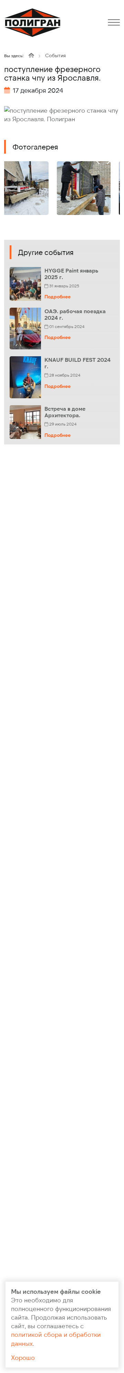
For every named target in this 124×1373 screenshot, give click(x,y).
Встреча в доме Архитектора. (64, 411)
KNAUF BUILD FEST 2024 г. (77, 362)
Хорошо (23, 1357)
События (55, 55)
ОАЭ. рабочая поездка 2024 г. (75, 314)
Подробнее (57, 296)
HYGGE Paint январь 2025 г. (71, 273)
